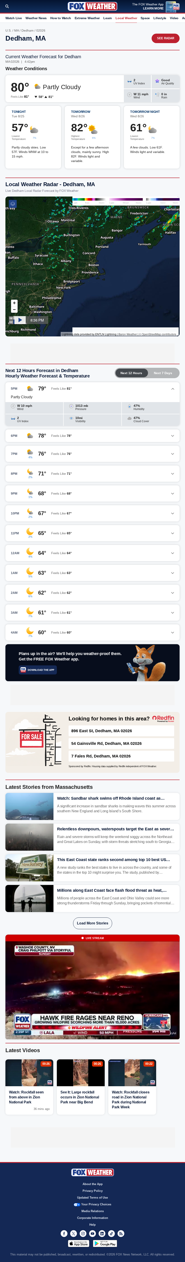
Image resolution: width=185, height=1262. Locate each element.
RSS (121, 1233)
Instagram (83, 1233)
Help (92, 1224)
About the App (93, 1184)
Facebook (64, 1233)
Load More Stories (92, 923)
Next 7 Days (163, 373)
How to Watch (60, 18)
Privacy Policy (93, 1191)
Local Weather (126, 18)
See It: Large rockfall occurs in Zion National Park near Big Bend (79, 1097)
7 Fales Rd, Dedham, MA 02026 (101, 756)
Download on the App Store (78, 1243)
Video (174, 18)
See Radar (165, 38)
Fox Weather (92, 6)
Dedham (27, 30)
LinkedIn (102, 1233)
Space (145, 18)
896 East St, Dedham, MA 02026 (101, 731)
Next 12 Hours (131, 373)
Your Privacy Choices (96, 1204)
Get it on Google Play (105, 1243)
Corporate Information (92, 1218)
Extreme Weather (87, 18)
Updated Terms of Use (92, 1197)
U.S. (8, 30)
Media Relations (92, 1211)
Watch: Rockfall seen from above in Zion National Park (26, 1097)
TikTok (111, 1233)
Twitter (73, 1233)
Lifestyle (159, 18)
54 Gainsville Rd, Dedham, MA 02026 (106, 743)
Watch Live (13, 18)
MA (16, 30)
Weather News (36, 18)
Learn (107, 18)
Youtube (92, 1233)
